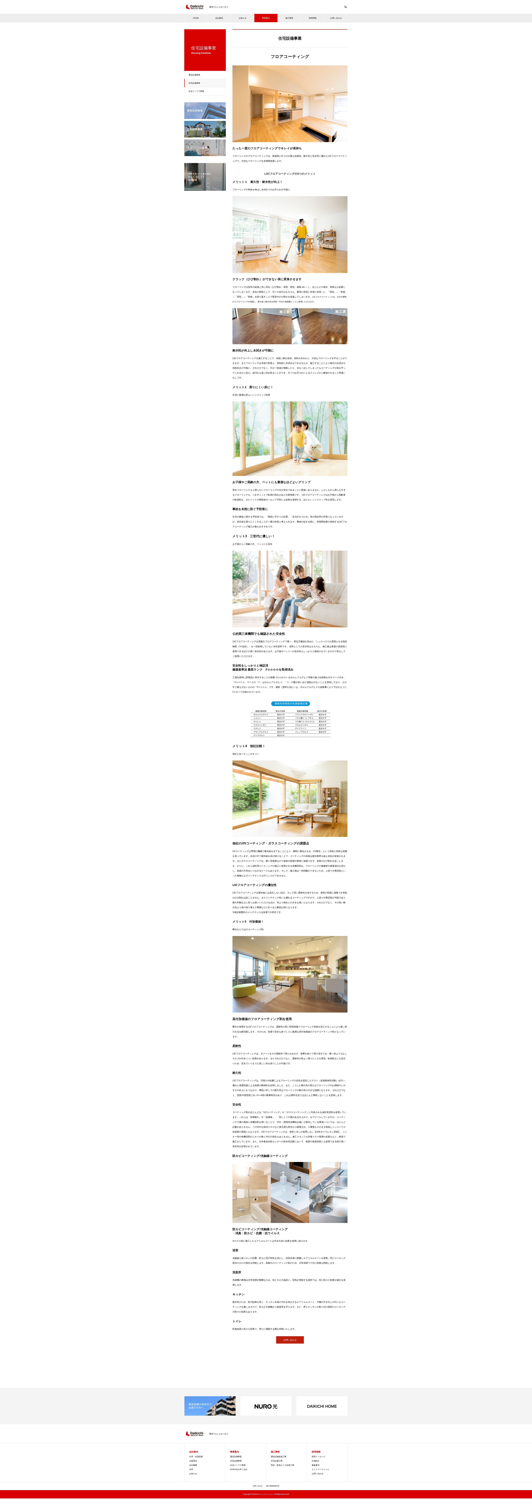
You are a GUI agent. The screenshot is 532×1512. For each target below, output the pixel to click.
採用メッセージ (318, 1456)
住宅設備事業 (194, 83)
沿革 (191, 1469)
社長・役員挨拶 (196, 1456)
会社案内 (219, 18)
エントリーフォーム (320, 1469)
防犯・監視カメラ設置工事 (282, 1465)
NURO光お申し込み (238, 1469)
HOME (196, 18)
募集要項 (315, 1465)
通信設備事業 (194, 74)
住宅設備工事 (276, 1460)
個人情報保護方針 (272, 1486)
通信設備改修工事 (278, 1456)
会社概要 (193, 1465)
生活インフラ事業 (196, 91)
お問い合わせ (336, 18)
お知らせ (242, 18)
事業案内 (266, 18)
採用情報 (313, 18)
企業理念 (193, 1460)
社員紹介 (315, 1460)
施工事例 (289, 18)
